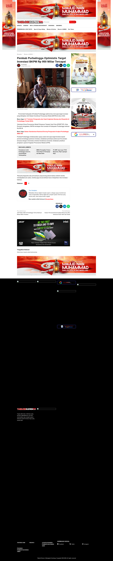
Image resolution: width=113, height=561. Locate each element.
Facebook (61, 544)
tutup (14, 0)
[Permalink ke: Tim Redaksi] (18, 65)
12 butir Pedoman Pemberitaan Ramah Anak (48, 544)
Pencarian (72, 22)
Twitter (73, 544)
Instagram (86, 544)
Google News (49, 199)
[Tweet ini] (61, 65)
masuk (25, 252)
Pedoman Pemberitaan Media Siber (23, 550)
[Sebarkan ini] (57, 65)
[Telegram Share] (64, 65)
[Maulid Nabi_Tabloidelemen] (56, 9)
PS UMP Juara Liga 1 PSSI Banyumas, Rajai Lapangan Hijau (60, 151)
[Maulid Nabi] (56, 42)
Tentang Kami (21, 542)
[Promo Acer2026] (43, 232)
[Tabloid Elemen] (30, 22)
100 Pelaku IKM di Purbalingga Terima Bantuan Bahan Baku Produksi (29, 212)
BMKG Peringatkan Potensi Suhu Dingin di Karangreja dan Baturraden (43, 151)
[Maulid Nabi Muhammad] (9, 24)
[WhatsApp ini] (68, 65)
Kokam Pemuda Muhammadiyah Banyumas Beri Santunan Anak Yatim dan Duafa (57, 212)
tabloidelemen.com (25, 415)
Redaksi (31, 542)
